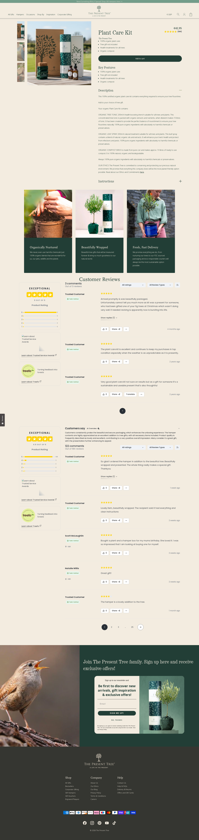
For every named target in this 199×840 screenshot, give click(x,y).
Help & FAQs (122, 786)
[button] (30, 53)
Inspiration (50, 14)
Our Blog (94, 789)
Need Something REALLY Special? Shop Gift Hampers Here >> (99, 1)
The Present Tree (102, 830)
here (142, 172)
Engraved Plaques (72, 799)
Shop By (40, 14)
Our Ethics (94, 786)
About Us (94, 783)
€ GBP (169, 14)
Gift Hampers (70, 793)
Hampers (20, 14)
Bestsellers (69, 786)
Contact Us (121, 783)
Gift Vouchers (70, 796)
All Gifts (11, 14)
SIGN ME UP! (117, 713)
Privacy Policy (96, 793)
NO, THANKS (116, 720)
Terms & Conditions (98, 796)
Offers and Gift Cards (125, 793)
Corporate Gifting (64, 14)
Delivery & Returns (124, 789)
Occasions (30, 14)
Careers (94, 799)
